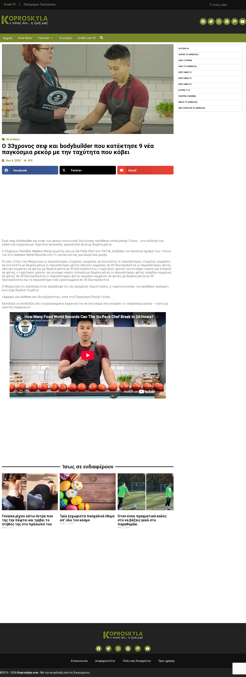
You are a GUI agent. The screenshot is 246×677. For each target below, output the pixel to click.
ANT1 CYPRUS (185, 60)
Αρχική (7, 38)
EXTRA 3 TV (184, 90)
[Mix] (234, 21)
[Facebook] (203, 21)
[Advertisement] (88, 205)
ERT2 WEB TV (185, 78)
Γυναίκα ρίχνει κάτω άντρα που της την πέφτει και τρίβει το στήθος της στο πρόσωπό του (27, 520)
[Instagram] (218, 21)
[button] (101, 38)
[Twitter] (211, 21)
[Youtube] (242, 21)
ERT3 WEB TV (185, 84)
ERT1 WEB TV (185, 72)
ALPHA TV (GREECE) (188, 54)
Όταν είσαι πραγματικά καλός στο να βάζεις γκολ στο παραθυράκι (142, 520)
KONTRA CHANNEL (187, 96)
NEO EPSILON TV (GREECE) (192, 108)
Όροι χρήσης (167, 661)
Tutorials (43, 38)
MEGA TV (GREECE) (188, 102)
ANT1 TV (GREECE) (188, 66)
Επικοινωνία (79, 661)
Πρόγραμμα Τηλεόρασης (40, 4)
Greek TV (10, 4)
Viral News (25, 38)
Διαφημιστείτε (105, 661)
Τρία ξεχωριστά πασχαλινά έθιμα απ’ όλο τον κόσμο (87, 518)
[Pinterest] (226, 21)
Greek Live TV (87, 38)
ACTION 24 (184, 48)
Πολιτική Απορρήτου (137, 661)
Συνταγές (66, 38)
